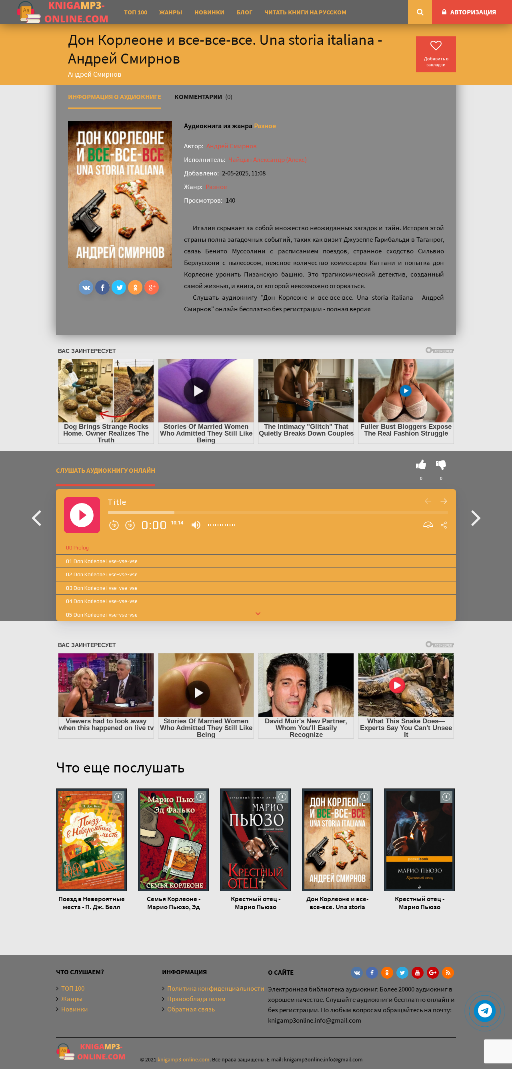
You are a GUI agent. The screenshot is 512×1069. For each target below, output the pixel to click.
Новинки (209, 12)
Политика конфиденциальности (215, 988)
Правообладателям (196, 998)
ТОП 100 (135, 12)
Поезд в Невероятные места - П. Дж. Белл (91, 903)
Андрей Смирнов (231, 145)
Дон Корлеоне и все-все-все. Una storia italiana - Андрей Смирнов (337, 903)
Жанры (170, 12)
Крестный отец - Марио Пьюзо (255, 903)
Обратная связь (191, 1009)
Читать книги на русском (305, 12)
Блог (244, 12)
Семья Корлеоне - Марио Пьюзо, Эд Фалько (173, 903)
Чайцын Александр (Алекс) (267, 159)
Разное (265, 125)
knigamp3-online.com (184, 1059)
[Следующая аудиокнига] (476, 517)
